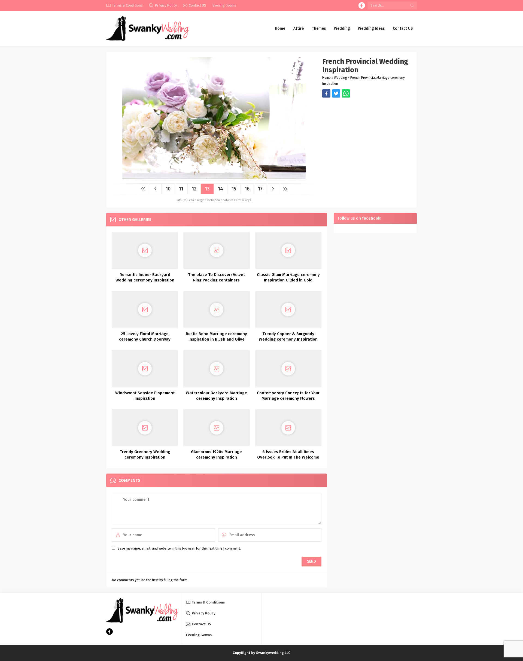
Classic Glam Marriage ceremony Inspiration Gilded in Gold (288, 277)
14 (220, 189)
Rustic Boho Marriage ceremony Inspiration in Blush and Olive (216, 336)
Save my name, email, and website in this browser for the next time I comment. (179, 548)
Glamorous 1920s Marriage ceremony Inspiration (216, 454)
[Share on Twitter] (346, 93)
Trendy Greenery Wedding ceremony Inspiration (145, 454)
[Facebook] (361, 5)
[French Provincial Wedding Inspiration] (214, 177)
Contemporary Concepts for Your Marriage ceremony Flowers (288, 395)
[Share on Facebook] (326, 93)
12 (194, 189)
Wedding (340, 78)
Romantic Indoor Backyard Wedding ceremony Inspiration (144, 277)
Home (326, 78)
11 (181, 189)
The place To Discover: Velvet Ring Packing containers (216, 277)
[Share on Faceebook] (336, 93)
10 (168, 189)
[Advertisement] (366, 136)
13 (207, 189)
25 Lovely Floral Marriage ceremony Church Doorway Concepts (145, 339)
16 (247, 189)
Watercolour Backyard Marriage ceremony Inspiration (216, 395)
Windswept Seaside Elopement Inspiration (145, 395)
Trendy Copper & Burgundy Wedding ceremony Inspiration (288, 336)
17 (260, 189)
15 (234, 189)
